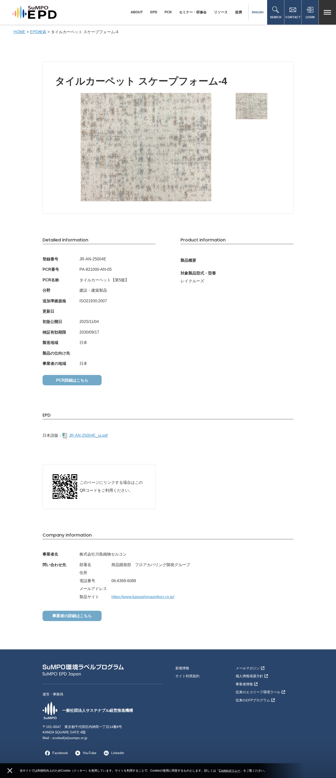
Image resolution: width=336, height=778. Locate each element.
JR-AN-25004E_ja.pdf (88, 435)
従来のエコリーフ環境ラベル (258, 692)
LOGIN (310, 17)
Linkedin (117, 753)
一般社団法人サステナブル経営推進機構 (97, 710)
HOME (19, 32)
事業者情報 (244, 684)
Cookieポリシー (229, 770)
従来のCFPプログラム (253, 700)
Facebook (60, 753)
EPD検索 (38, 32)
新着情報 (182, 668)
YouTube (89, 753)
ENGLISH (257, 12)
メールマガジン (248, 668)
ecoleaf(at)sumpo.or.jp (69, 738)
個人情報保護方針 (249, 676)
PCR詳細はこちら (72, 380)
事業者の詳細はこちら (72, 616)
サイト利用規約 (187, 676)
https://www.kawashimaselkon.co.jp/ (142, 597)
